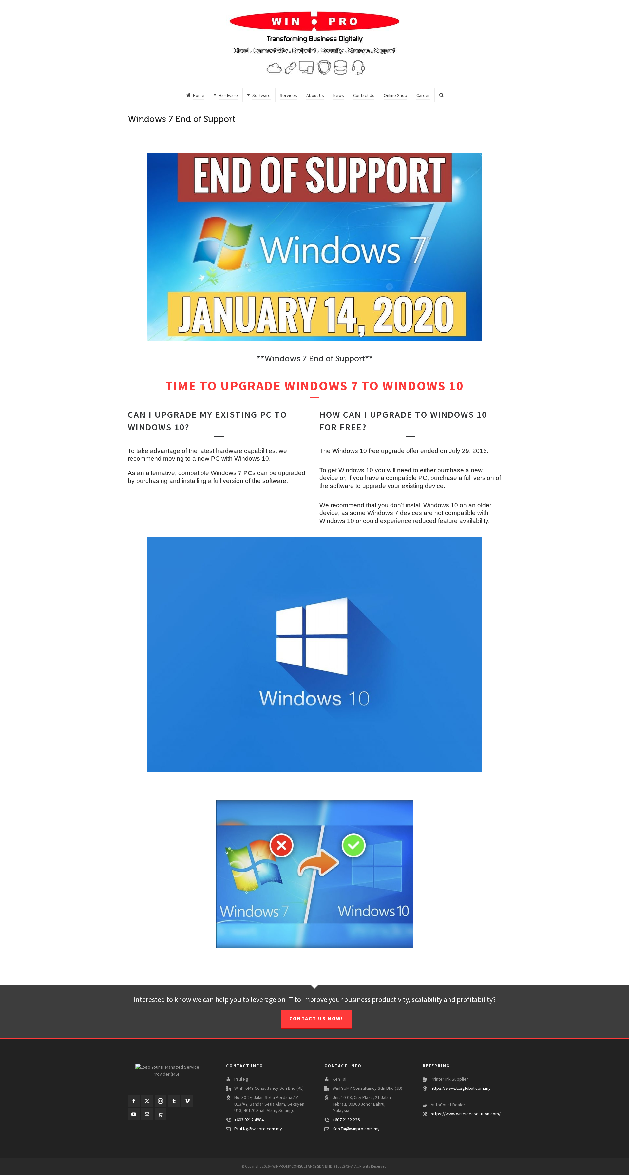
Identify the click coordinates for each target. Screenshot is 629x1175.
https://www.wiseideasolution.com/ (466, 1114)
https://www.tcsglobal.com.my (461, 1088)
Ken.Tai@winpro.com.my (356, 1129)
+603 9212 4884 (249, 1120)
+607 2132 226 (346, 1120)
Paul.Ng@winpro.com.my (258, 1129)
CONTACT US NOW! (316, 1019)
